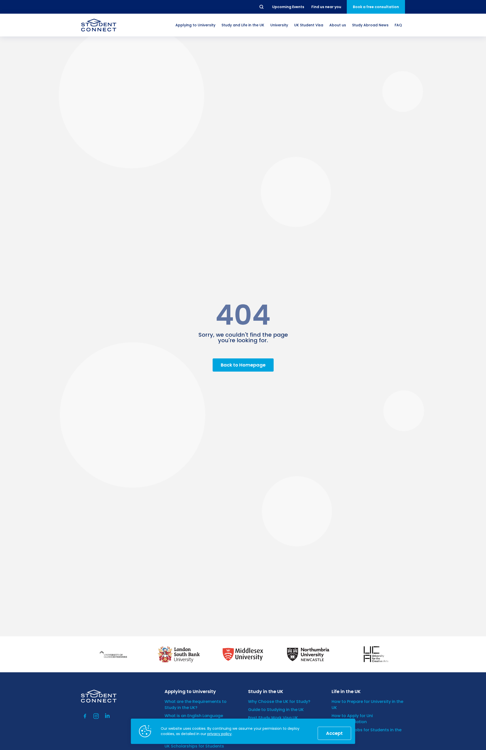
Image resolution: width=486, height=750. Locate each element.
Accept (334, 733)
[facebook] (85, 716)
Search (262, 7)
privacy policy (219, 733)
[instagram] (96, 716)
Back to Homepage (243, 365)
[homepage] (98, 25)
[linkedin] (107, 716)
